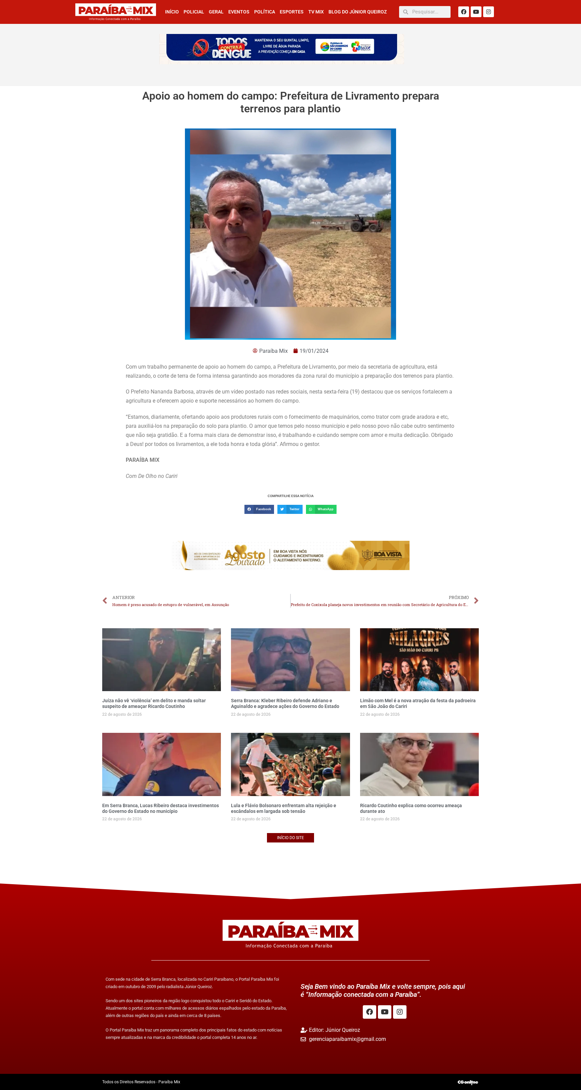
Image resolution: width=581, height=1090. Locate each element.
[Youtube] (476, 11)
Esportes (292, 11)
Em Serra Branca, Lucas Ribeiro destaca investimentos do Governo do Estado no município (160, 808)
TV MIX (316, 11)
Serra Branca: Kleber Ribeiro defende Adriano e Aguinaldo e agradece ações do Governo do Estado (285, 703)
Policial (194, 11)
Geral (216, 11)
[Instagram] (488, 11)
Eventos (238, 11)
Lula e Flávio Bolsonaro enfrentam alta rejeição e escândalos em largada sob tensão (283, 808)
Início (172, 11)
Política (264, 11)
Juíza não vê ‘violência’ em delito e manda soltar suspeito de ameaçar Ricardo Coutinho (154, 703)
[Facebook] (463, 11)
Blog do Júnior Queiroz (357, 11)
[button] (259, 509)
